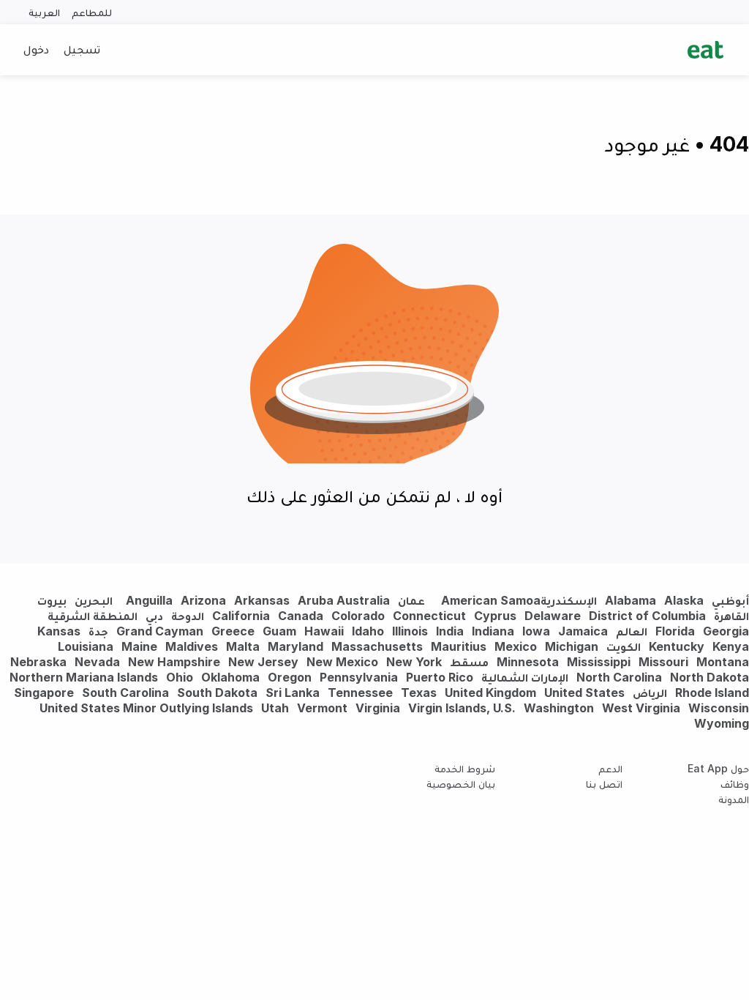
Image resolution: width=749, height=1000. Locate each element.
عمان (411, 600)
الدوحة (187, 615)
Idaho (368, 631)
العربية (44, 12)
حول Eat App (718, 768)
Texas (419, 692)
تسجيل (82, 49)
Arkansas (262, 600)
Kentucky (676, 646)
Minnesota (528, 661)
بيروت (52, 600)
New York (414, 661)
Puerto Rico (439, 677)
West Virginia (641, 708)
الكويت (623, 646)
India (450, 631)
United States (584, 692)
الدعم (610, 768)
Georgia (726, 631)
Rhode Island (712, 692)
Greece (233, 631)
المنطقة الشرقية (93, 615)
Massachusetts (377, 646)
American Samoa (491, 600)
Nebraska (38, 661)
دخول (36, 49)
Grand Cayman (159, 631)
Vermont (322, 708)
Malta (243, 646)
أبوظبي (730, 600)
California (241, 615)
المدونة (733, 799)
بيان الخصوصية (460, 783)
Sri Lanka (293, 692)
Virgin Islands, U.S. (462, 708)
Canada (300, 615)
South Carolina (125, 692)
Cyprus (495, 615)
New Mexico (342, 661)
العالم (631, 631)
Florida (675, 631)
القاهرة (731, 615)
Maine (139, 646)
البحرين (94, 600)
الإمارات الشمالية (524, 677)
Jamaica (583, 631)
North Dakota (709, 677)
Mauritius (458, 646)
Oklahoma (230, 677)
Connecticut (429, 615)
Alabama (630, 600)
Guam (279, 631)
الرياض (650, 692)
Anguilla (149, 600)
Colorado (358, 615)
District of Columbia (647, 615)
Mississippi (599, 661)
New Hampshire (174, 661)
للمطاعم (92, 12)
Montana (722, 661)
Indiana (493, 631)
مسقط (469, 661)
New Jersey (263, 661)
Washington (559, 708)
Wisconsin (718, 708)
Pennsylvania (359, 677)
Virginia (377, 708)
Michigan (571, 646)
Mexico (515, 646)
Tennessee (360, 692)
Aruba (316, 600)
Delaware (552, 615)
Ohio (179, 677)
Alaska (684, 600)
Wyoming (721, 723)
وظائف (734, 783)
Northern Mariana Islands (84, 677)
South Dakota (217, 692)
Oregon (290, 677)
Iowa (536, 631)
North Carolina (619, 677)
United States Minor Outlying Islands (146, 708)
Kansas (58, 631)
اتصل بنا (604, 783)
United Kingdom (492, 692)
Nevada (97, 661)
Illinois (410, 631)
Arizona (203, 600)
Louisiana (85, 646)
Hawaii (324, 631)
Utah (275, 708)
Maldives (191, 646)
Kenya (730, 646)
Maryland (295, 646)
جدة (98, 631)
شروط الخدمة (464, 768)
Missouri (663, 661)
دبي (154, 615)
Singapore (44, 692)
